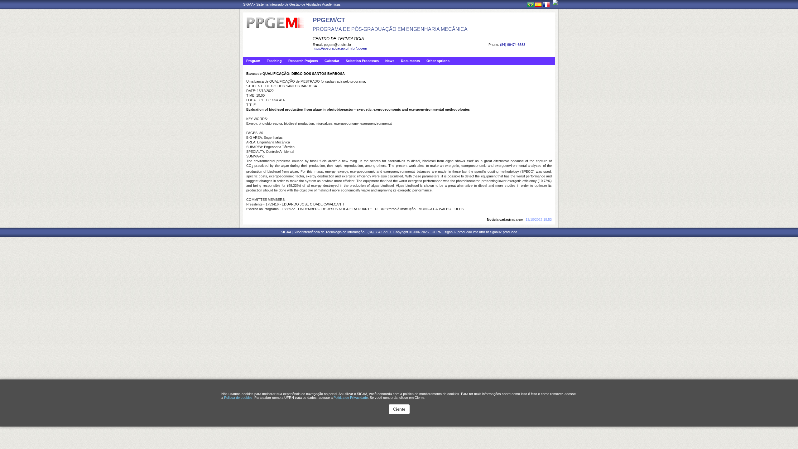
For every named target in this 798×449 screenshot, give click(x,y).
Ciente (399, 409)
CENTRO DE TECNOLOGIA (338, 38)
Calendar (331, 61)
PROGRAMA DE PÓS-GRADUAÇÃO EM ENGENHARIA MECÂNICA (390, 29)
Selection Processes (362, 61)
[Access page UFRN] (555, 2)
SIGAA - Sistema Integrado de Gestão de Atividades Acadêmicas (292, 4)
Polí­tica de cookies (238, 397)
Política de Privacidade (351, 397)
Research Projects (303, 61)
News (389, 61)
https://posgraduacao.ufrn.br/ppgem (340, 48)
